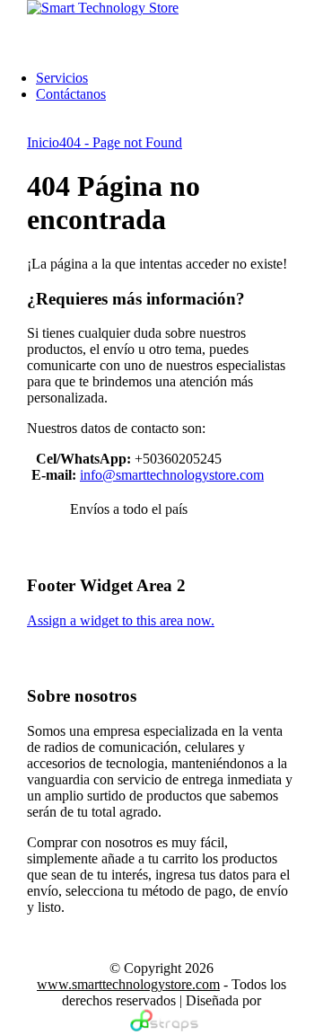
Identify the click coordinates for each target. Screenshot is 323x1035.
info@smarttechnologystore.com (172, 474)
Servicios (62, 77)
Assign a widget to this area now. (120, 620)
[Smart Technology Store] (103, 7)
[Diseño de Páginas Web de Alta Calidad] (162, 1026)
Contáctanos (71, 94)
